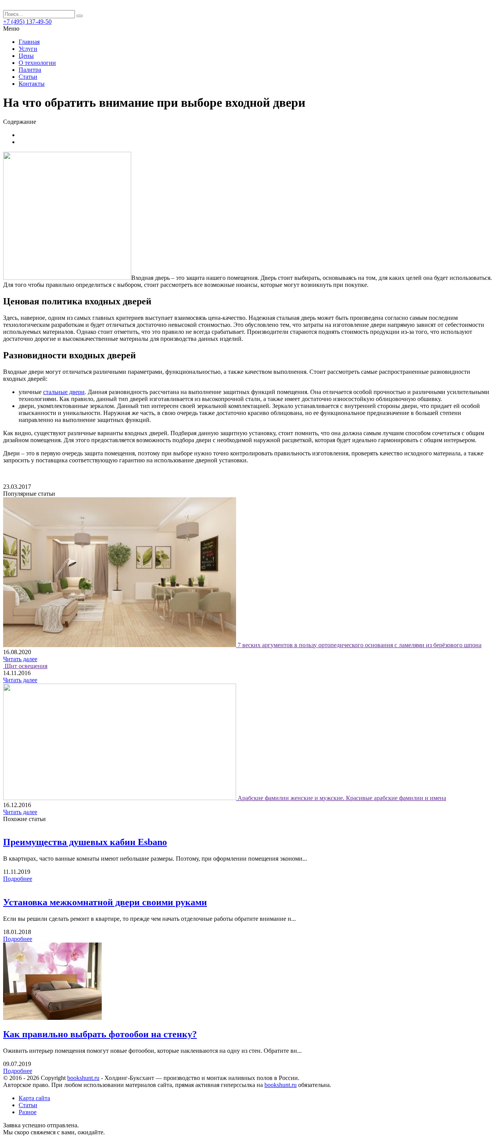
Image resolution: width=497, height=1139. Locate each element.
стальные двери (64, 392)
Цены (26, 55)
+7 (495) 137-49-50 (27, 21)
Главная (29, 41)
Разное (27, 1112)
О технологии (37, 62)
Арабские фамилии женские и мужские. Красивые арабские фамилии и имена (342, 798)
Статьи (28, 76)
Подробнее (17, 878)
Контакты (32, 83)
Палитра (30, 69)
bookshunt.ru (83, 1078)
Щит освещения (26, 666)
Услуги (28, 48)
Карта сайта (34, 1098)
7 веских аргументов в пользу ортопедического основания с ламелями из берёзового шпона (359, 645)
